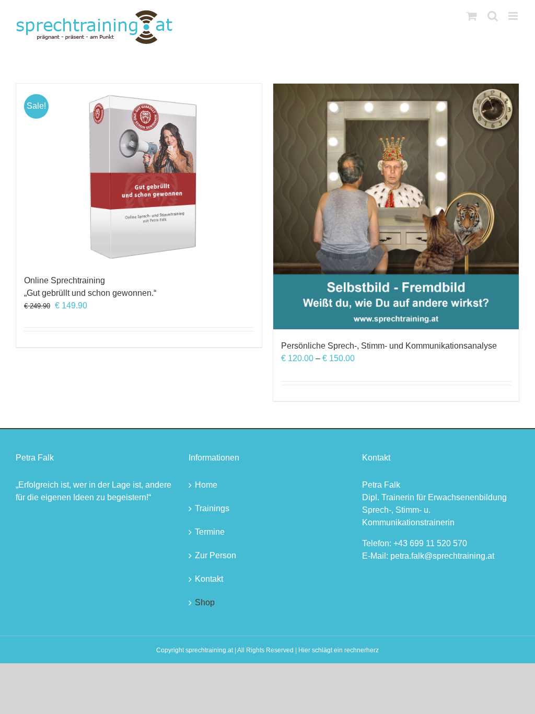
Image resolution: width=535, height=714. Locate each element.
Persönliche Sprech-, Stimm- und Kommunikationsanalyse (389, 345)
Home (206, 484)
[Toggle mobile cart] (472, 15)
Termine (210, 531)
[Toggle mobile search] (492, 15)
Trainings (212, 508)
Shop (205, 602)
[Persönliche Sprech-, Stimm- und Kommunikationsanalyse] (396, 206)
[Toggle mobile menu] (513, 15)
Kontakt (209, 578)
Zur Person (215, 555)
